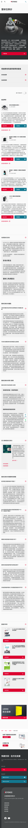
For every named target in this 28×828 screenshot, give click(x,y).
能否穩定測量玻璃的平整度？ (8, 481)
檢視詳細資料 (4, 130)
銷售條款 (6, 807)
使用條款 (6, 809)
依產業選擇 (4, 80)
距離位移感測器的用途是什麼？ (9, 539)
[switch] (25, 93)
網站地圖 (6, 811)
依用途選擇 (4, 74)
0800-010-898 (6, 781)
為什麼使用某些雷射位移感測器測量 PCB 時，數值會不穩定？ (11, 510)
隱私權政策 (6, 805)
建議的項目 (4, 624)
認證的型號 (6, 803)
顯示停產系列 (19, 93)
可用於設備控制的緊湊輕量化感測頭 (10, 341)
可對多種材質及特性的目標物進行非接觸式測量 (12, 308)
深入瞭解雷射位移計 (6, 440)
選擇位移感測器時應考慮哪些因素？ (10, 565)
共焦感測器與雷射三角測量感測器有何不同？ (12, 587)
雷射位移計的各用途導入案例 (8, 385)
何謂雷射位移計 (5, 237)
